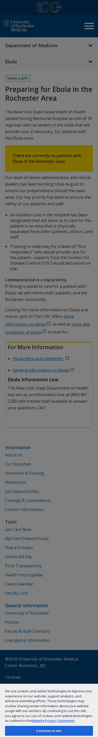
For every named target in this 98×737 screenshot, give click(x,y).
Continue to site (49, 730)
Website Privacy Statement (52, 720)
